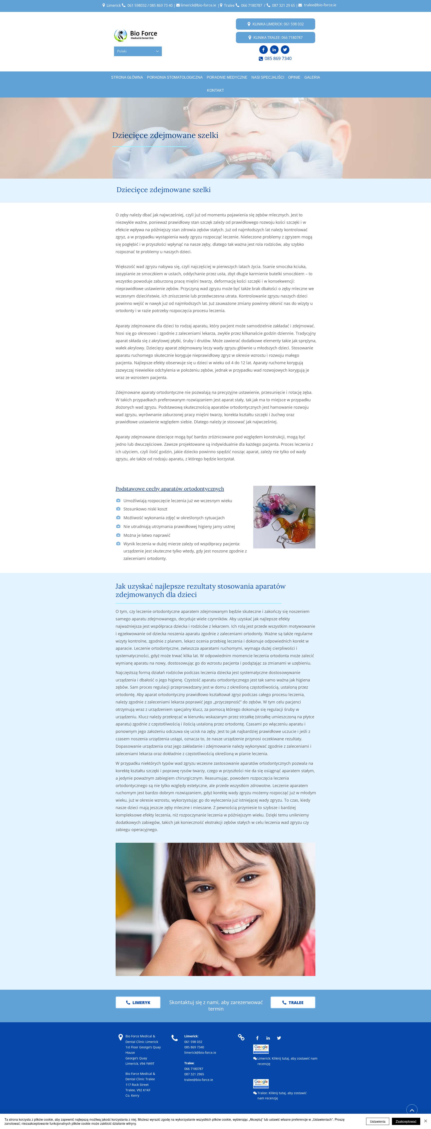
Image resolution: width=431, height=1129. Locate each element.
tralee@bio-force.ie (198, 1080)
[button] (284, 517)
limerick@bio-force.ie (200, 1052)
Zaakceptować (406, 1121)
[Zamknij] (425, 1121)
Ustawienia (377, 1121)
